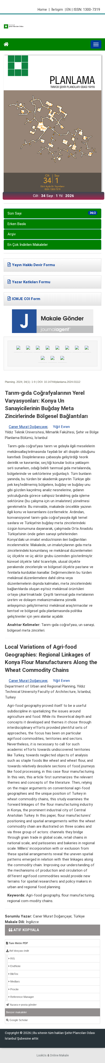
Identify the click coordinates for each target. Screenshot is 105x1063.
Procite (14, 989)
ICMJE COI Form (26, 299)
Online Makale (59, 1055)
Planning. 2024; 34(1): (18, 381)
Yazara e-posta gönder (23, 1004)
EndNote (15, 966)
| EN (68, 9)
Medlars (15, 981)
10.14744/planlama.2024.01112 (62, 381)
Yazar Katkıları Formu (31, 282)
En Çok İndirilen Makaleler (28, 244)
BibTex (14, 973)
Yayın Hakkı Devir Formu (33, 265)
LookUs (42, 1055)
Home (44, 9)
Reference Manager (22, 996)
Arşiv (12, 234)
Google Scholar (18, 1020)
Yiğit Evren (61, 427)
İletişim (57, 9)
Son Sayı (52, 213)
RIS (12, 958)
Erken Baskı (17, 224)
